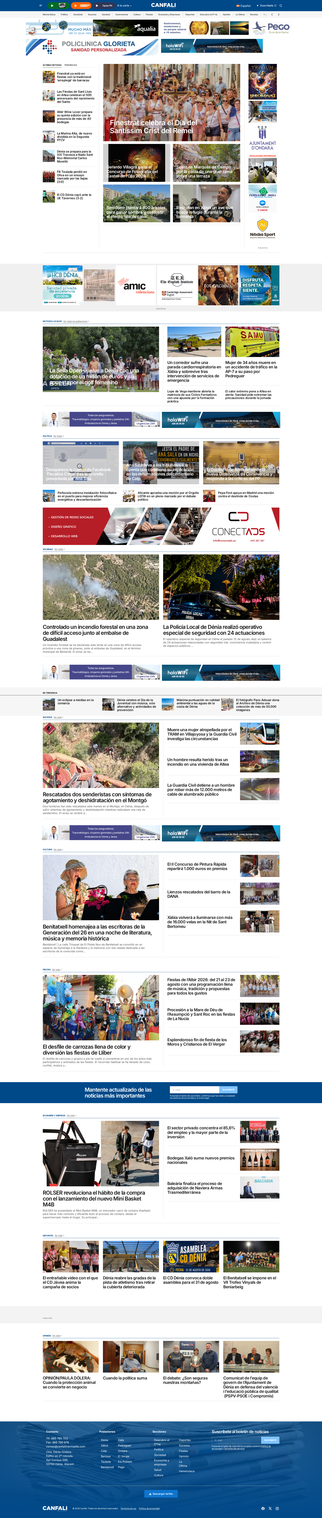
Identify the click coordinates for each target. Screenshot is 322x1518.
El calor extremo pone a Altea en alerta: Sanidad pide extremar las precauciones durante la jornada (248, 395)
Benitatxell (107, 1467)
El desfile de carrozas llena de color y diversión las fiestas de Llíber (86, 1050)
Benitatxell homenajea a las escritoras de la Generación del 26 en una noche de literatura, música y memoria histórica (97, 933)
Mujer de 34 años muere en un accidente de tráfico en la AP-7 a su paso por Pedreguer (251, 369)
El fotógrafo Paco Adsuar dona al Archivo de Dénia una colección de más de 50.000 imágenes (257, 705)
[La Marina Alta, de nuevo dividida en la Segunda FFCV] (49, 137)
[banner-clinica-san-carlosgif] (74, 672)
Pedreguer (124, 1445)
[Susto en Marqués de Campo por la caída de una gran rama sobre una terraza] (206, 163)
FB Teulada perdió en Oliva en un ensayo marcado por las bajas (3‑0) (72, 177)
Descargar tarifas (163, 1493)
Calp (104, 1451)
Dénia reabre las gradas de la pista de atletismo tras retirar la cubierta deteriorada (129, 1282)
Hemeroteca (187, 1471)
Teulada (106, 1461)
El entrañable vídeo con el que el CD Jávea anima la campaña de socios (70, 1282)
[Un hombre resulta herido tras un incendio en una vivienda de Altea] (259, 761)
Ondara (122, 1451)
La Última (240, 14)
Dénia (104, 1440)
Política (64, 14)
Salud (157, 1469)
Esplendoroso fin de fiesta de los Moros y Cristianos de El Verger (197, 1042)
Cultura (136, 14)
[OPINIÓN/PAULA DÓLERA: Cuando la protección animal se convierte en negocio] (71, 1357)
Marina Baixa (49, 14)
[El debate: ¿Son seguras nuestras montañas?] (191, 1357)
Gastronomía (121, 14)
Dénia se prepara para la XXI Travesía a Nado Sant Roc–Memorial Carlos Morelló (75, 156)
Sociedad (78, 14)
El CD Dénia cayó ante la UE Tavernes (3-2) (74, 196)
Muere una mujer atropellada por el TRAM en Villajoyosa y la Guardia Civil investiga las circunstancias (202, 734)
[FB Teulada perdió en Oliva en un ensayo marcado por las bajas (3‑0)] (49, 176)
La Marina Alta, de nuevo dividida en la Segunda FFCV (74, 137)
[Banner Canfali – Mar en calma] (99, 285)
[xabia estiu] (259, 285)
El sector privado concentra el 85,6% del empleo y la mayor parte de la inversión (201, 1132)
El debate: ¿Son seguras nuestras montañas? (185, 1380)
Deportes (190, 14)
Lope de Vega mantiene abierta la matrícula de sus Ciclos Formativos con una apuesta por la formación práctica (192, 396)
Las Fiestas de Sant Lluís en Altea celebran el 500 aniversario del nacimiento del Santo (75, 96)
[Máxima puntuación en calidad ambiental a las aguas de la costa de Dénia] (168, 704)
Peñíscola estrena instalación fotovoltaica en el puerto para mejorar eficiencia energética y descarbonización (87, 496)
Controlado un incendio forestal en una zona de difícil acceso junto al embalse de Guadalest (95, 633)
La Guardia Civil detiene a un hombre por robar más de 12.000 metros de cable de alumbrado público (201, 789)
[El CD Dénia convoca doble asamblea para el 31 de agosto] (191, 1256)
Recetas (254, 14)
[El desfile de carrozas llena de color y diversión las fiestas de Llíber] (101, 1007)
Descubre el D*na (208, 14)
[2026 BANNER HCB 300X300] (63, 285)
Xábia (104, 1445)
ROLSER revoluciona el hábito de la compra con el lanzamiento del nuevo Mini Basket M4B (94, 1199)
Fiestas (149, 14)
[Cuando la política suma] (131, 1357)
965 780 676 (60, 1442)
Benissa (106, 1456)
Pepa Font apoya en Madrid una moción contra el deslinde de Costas (246, 494)
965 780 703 (59, 1438)
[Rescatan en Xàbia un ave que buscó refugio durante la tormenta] (206, 203)
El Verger (124, 1456)
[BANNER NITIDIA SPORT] (262, 228)
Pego (121, 1467)
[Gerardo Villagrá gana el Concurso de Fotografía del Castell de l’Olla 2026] (136, 163)
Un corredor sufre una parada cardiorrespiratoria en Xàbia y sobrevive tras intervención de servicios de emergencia (194, 371)
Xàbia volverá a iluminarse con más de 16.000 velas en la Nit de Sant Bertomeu (200, 922)
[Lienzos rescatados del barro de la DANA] (259, 894)
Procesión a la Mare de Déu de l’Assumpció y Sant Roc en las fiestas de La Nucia (201, 1014)
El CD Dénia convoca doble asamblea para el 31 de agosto (191, 1280)
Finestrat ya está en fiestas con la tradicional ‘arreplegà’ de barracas (74, 77)
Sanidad (106, 14)
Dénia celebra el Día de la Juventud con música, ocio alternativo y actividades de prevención (136, 705)
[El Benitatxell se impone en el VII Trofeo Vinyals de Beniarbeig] (251, 1256)
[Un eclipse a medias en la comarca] (49, 704)
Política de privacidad (149, 1508)
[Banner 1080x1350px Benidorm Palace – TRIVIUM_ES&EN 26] (262, 81)
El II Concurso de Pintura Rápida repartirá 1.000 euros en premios (197, 866)
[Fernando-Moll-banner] (262, 199)
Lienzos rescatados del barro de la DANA (198, 894)
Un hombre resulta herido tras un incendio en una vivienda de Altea (198, 762)
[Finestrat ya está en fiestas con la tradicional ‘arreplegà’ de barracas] (49, 77)
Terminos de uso (128, 1508)
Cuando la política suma (125, 1378)
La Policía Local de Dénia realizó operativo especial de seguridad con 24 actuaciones (214, 630)
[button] (41, 6)
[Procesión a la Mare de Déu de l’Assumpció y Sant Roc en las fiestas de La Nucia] (259, 1014)
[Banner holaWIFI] (212, 45)
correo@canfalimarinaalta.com (65, 1446)
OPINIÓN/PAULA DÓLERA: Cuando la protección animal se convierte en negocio (69, 1382)
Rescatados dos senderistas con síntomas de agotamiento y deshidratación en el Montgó (97, 797)
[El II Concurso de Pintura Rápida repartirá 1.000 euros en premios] (259, 866)
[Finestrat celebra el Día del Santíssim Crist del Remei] (171, 102)
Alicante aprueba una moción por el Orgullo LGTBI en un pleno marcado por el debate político (168, 496)
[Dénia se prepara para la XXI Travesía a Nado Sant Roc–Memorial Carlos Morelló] (49, 156)
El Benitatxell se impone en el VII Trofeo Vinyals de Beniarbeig (249, 1282)
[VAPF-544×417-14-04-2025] (262, 112)
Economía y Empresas (169, 14)
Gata (121, 1440)
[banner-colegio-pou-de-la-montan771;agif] (262, 168)
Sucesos (92, 14)
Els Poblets (125, 1461)
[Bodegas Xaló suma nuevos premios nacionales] (259, 1160)
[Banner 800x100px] (92, 47)
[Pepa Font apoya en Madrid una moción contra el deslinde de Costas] (209, 496)
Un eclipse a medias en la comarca (76, 701)
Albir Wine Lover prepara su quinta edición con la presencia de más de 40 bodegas (74, 117)
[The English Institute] (177, 285)
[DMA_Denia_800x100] (92, 27)
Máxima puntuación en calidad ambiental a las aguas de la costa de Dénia (198, 703)
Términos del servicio (234, 1448)
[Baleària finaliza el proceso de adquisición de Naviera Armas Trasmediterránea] (259, 1187)
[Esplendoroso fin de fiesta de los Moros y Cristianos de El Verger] (259, 1041)
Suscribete (228, 1089)
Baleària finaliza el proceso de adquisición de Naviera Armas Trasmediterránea (195, 1188)
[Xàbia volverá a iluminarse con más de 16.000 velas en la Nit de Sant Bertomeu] (259, 921)
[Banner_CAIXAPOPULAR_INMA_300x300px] (218, 285)
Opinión (226, 14)
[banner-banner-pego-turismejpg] (227, 27)
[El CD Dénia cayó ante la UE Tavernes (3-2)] (49, 196)
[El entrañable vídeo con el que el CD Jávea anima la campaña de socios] (71, 1256)
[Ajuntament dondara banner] (262, 138)
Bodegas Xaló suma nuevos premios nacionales (201, 1160)
